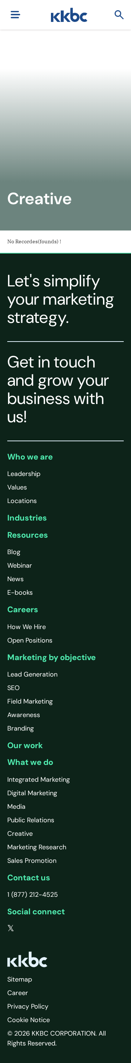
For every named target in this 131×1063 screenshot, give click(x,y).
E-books (20, 592)
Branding (20, 728)
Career (17, 992)
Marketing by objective (51, 657)
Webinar (19, 565)
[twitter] (10, 928)
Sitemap (19, 979)
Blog (13, 552)
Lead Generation (32, 674)
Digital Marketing (32, 793)
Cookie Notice (28, 1020)
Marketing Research (36, 847)
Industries (27, 518)
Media (16, 806)
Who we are (30, 457)
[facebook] (26, 928)
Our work (25, 745)
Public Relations (30, 820)
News (15, 579)
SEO (13, 687)
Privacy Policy (27, 1006)
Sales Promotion (31, 860)
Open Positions (29, 640)
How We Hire (26, 626)
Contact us (28, 877)
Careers (22, 609)
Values (17, 487)
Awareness (23, 714)
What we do (30, 762)
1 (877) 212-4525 (32, 894)
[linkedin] (40, 928)
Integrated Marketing (38, 779)
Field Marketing (30, 701)
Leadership (23, 473)
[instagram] (55, 928)
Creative (20, 833)
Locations (22, 500)
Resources (27, 535)
